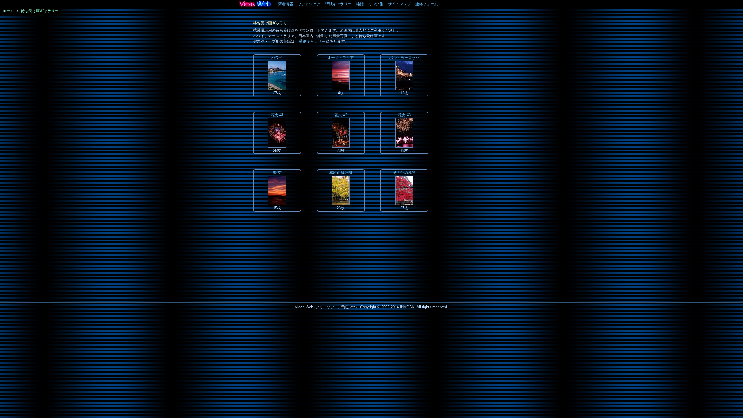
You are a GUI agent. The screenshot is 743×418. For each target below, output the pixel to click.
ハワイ (277, 57)
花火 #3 (404, 115)
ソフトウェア (309, 4)
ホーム (8, 11)
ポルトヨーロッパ (404, 57)
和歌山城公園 (340, 172)
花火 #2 (340, 115)
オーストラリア (340, 57)
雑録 (360, 4)
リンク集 (375, 4)
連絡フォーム (426, 4)
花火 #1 (277, 115)
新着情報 (285, 4)
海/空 (277, 172)
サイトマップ (399, 4)
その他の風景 (404, 172)
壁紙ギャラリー (338, 4)
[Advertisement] (467, 141)
